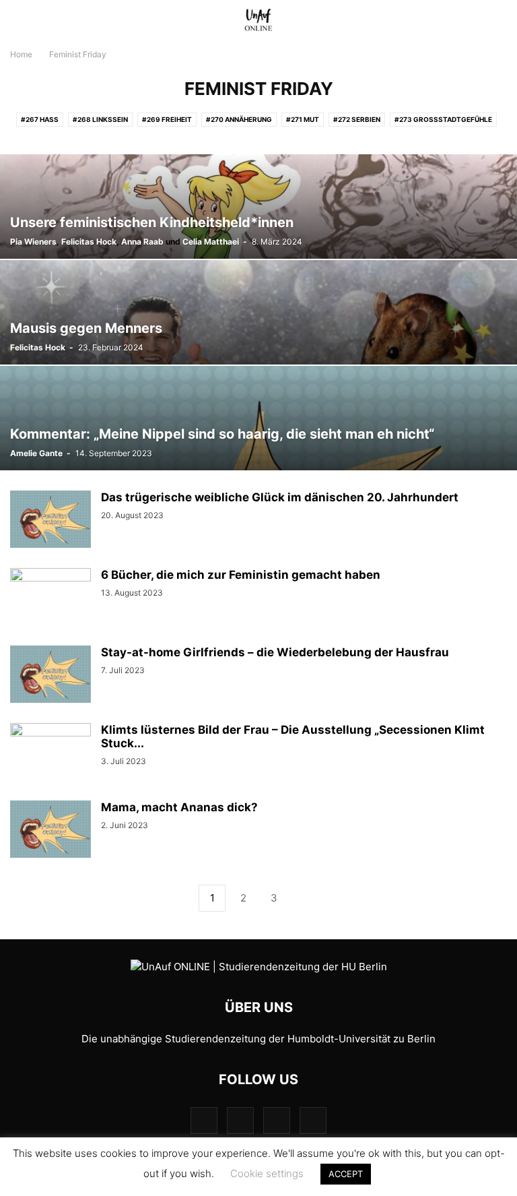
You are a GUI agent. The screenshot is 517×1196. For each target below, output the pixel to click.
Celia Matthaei (210, 242)
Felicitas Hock (88, 242)
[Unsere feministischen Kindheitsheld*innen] (258, 206)
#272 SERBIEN (356, 119)
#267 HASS (40, 119)
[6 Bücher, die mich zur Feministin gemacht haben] (50, 598)
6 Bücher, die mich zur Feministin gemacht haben (240, 574)
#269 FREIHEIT (167, 119)
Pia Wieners (33, 242)
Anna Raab (142, 242)
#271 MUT (302, 119)
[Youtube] (313, 1120)
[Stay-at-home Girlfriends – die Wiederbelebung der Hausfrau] (50, 676)
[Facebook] (204, 1120)
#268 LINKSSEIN (100, 119)
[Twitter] (276, 1120)
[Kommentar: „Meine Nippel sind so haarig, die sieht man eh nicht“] (258, 418)
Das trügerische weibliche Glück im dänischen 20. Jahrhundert (279, 497)
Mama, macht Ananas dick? (179, 807)
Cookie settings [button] (267, 1173)
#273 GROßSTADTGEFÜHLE (443, 119)
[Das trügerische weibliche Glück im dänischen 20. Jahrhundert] (50, 521)
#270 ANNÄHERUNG (239, 119)
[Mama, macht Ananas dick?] (50, 830)
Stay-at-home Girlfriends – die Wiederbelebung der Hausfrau (275, 652)
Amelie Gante (36, 453)
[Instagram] (240, 1120)
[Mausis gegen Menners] (258, 312)
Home (21, 54)
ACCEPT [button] (346, 1173)
